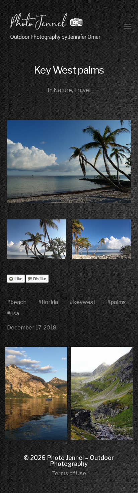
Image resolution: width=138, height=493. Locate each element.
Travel (82, 90)
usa (14, 313)
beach (18, 302)
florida (50, 302)
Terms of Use (69, 473)
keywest (84, 302)
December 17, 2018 (31, 327)
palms (118, 302)
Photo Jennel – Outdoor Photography (80, 460)
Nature (63, 90)
